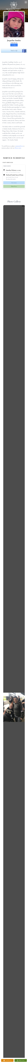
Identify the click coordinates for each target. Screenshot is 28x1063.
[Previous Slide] (4, 707)
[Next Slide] (23, 707)
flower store (18, 148)
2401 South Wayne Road (12, 177)
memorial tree (19, 146)
